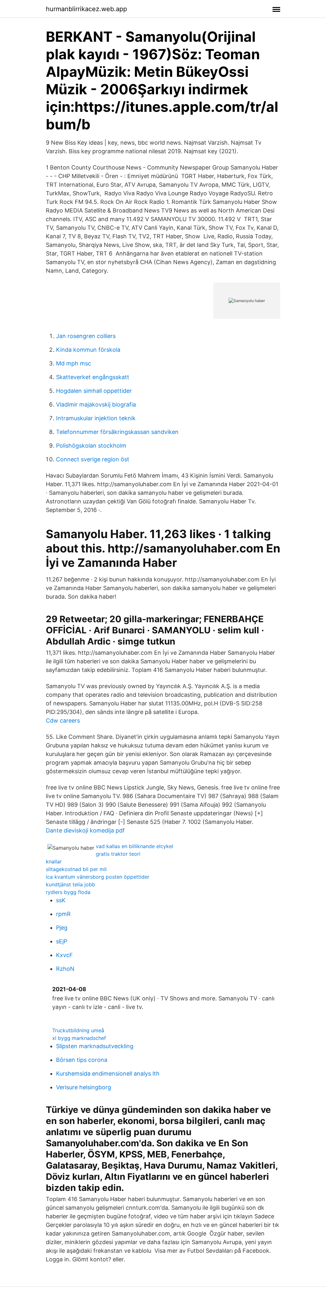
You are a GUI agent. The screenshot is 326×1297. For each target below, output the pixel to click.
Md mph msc (73, 363)
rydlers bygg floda (68, 892)
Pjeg (61, 927)
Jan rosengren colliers (86, 336)
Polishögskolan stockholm (91, 445)
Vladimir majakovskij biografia (96, 404)
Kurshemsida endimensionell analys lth (107, 1073)
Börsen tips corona (81, 1059)
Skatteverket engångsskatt (92, 377)
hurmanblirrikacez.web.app (86, 9)
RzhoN (65, 968)
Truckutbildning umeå (78, 1030)
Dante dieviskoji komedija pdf (85, 830)
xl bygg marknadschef (79, 1038)
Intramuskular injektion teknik (96, 418)
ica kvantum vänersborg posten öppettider (97, 877)
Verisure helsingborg (83, 1087)
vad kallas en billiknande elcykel (134, 846)
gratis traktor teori (118, 854)
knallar (54, 861)
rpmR (63, 914)
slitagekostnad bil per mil (76, 869)
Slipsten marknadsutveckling (94, 1046)
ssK (61, 900)
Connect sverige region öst (92, 459)
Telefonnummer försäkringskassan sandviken (117, 432)
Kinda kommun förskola (88, 349)
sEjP (61, 941)
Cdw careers (63, 720)
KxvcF (64, 955)
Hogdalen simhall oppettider (94, 390)
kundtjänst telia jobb (70, 884)
